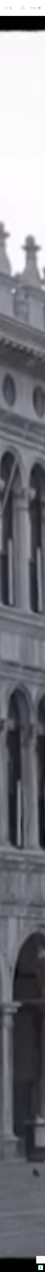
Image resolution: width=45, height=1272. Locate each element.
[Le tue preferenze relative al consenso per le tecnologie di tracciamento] (40, 1267)
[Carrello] (39, 8)
